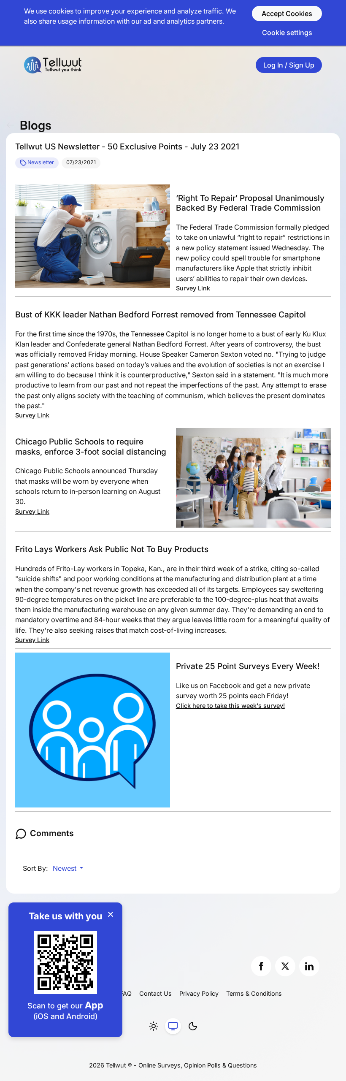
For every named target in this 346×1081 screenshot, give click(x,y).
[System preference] (173, 1026)
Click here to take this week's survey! (230, 705)
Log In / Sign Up (288, 65)
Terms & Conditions (254, 993)
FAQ (126, 993)
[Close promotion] (110, 914)
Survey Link (193, 288)
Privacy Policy (199, 993)
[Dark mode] (193, 1026)
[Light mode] (154, 1026)
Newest (65, 868)
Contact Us (155, 993)
